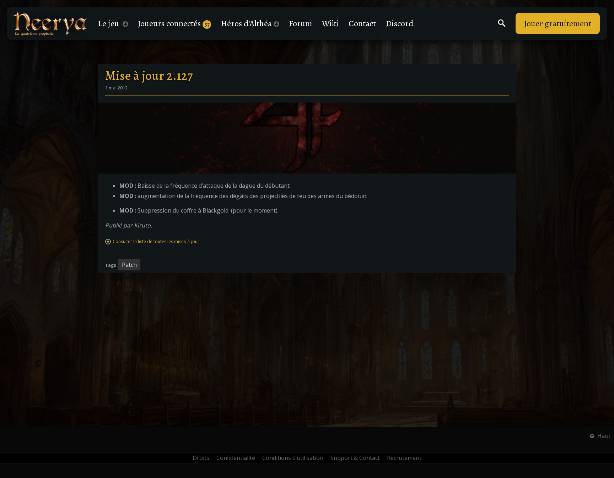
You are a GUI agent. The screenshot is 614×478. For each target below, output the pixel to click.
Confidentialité (235, 458)
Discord (400, 23)
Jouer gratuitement (557, 23)
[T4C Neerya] (50, 23)
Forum (300, 23)
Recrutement (404, 458)
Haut (603, 436)
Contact (362, 23)
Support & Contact (355, 458)
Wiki (330, 23)
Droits (201, 458)
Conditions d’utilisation (292, 458)
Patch (129, 265)
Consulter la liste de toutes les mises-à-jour (156, 241)
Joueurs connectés (174, 23)
